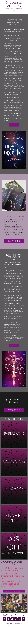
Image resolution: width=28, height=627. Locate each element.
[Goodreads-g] (19, 619)
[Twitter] (16, 619)
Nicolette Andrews (14, 4)
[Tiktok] (8, 619)
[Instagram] (4, 619)
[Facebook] (12, 619)
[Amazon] (23, 619)
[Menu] (14, 11)
